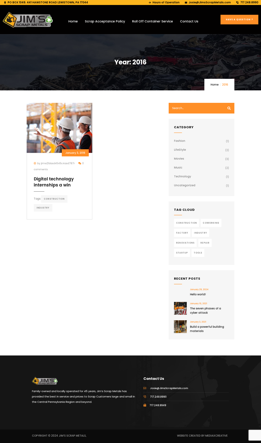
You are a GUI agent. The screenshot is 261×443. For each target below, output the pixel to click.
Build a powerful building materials (207, 329)
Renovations (185, 242)
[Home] (28, 20)
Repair (205, 242)
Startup (182, 252)
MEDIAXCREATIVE (216, 435)
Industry (43, 207)
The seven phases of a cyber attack (205, 311)
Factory (182, 232)
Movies (179, 159)
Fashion (179, 141)
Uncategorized (184, 185)
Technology (182, 176)
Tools (198, 252)
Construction (54, 198)
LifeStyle (180, 150)
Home (215, 84)
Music (178, 167)
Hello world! (198, 294)
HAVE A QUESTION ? (239, 19)
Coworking (211, 222)
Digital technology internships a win (54, 182)
